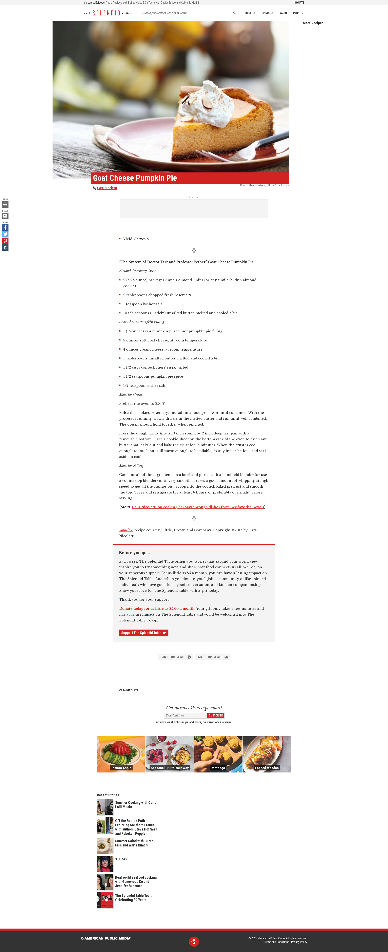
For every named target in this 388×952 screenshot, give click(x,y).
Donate (299, 2)
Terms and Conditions (276, 942)
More (296, 13)
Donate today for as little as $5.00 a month (157, 608)
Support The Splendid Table (141, 633)
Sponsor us (194, 197)
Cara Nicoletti (107, 188)
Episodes (267, 13)
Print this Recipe (173, 657)
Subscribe (216, 715)
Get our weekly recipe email (194, 708)
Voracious (126, 530)
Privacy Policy (299, 942)
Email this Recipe (210, 657)
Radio (283, 13)
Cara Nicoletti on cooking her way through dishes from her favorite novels (198, 507)
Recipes (250, 13)
